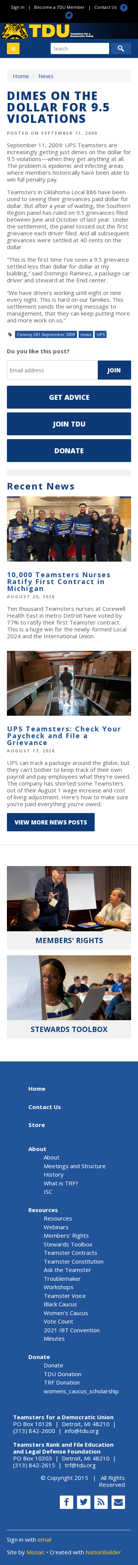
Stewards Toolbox (68, 1244)
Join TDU (69, 423)
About (37, 1149)
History (54, 1174)
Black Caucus (60, 1304)
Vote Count (58, 1321)
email (44, 1539)
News (46, 76)
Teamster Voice (65, 1295)
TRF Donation (62, 1382)
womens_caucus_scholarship (81, 1391)
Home (21, 76)
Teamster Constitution (74, 1261)
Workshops (59, 1287)
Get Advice (69, 397)
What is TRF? (61, 1183)
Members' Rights (66, 1235)
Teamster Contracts (70, 1252)
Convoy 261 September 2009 (46, 334)
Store (36, 1125)
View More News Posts (51, 822)
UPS (101, 334)
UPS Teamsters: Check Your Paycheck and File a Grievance (64, 735)
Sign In (18, 7)
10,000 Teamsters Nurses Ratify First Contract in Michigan (59, 581)
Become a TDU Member (59, 7)
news (85, 334)
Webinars (56, 1227)
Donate (69, 450)
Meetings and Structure (75, 1166)
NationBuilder (103, 1552)
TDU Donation (62, 1374)
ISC (48, 1191)
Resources (43, 1210)
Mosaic (35, 1552)
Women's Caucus (66, 1313)
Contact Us (105, 7)
